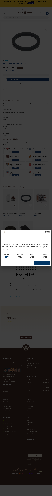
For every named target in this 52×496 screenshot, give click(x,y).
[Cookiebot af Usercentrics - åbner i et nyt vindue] (44, 232)
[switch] (20, 257)
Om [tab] (43, 235)
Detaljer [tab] (26, 235)
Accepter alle (42, 263)
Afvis (26, 263)
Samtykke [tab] (9, 235)
